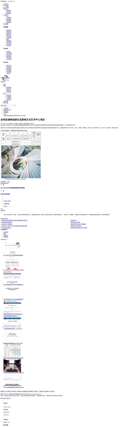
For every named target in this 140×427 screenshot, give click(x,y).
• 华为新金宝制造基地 (6, 222)
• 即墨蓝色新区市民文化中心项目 (78, 227)
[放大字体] (31, 123)
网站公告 (9, 57)
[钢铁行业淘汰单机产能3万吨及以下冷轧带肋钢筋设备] (12, 312)
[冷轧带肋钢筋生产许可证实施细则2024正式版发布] (12, 283)
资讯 (5, 93)
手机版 (6, 5)
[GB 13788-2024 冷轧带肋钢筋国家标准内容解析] (12, 254)
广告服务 (41, 391)
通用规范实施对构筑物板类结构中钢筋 (13, 358)
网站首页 (3, 391)
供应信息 (8, 30)
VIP (7, 16)
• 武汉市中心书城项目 (6, 224)
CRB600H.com (7, 109)
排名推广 (8, 51)
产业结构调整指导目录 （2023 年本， (13, 328)
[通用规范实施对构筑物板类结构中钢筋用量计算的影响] (12, 357)
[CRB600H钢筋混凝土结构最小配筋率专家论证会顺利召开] (12, 371)
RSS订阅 (9, 59)
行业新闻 (8, 96)
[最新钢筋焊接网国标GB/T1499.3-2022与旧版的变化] (12, 342)
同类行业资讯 (4, 218)
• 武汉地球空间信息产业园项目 (78, 224)
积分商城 (9, 53)
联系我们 (8, 13)
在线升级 (8, 20)
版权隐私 (24, 391)
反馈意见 (8, 11)
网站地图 (6, 24)
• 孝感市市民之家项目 (75, 225)
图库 (7, 39)
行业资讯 (8, 44)
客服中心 (6, 8)
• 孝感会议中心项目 (75, 222)
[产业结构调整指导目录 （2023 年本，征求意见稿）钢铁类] (12, 327)
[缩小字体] (33, 123)
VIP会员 (8, 73)
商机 (5, 85)
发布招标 (8, 70)
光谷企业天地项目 (5, 194)
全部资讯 (8, 95)
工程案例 (8, 37)
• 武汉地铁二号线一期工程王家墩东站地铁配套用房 (14, 225)
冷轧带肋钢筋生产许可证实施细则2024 (13, 284)
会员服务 (8, 17)
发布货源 (8, 67)
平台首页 (6, 4)
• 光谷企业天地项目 (6, 227)
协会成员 (8, 45)
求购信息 (8, 31)
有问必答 (8, 36)
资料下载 (8, 42)
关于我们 (8, 391)
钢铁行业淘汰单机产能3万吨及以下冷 (13, 314)
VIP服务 (6, 15)
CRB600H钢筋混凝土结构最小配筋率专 (14, 372)
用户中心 (8, 65)
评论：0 (18, 123)
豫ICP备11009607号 (6, 398)
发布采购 (8, 68)
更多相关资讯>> (5, 183)
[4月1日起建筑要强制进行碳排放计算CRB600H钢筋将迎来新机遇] (12, 386)
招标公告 (8, 34)
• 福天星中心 (73, 220)
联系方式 (14, 391)
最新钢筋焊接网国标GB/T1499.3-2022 (13, 343)
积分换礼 (46, 391)
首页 (5, 84)
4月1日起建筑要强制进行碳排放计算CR (14, 387)
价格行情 (8, 33)
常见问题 (8, 71)
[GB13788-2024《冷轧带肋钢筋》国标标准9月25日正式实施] (12, 268)
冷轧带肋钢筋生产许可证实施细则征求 (13, 299)
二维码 (6, 7)
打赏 (2, 209)
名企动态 (8, 99)
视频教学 (8, 40)
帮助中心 (8, 10)
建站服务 (8, 19)
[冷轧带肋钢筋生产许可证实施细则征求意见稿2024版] (12, 298)
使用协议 (19, 391)
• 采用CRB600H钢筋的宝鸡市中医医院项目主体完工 (14, 220)
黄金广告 (9, 54)
